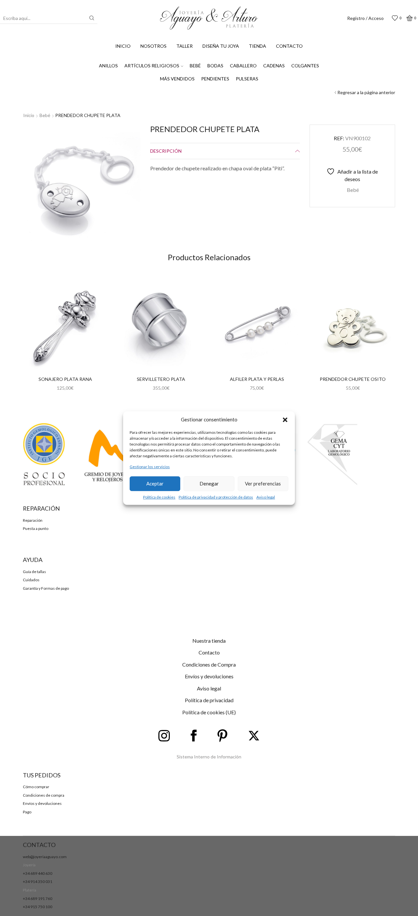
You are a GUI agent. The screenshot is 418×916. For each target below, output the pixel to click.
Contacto (289, 46)
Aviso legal (265, 497)
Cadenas (274, 65)
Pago (27, 811)
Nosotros (153, 46)
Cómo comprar (36, 786)
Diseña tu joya (220, 46)
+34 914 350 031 (37, 881)
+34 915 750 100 (37, 906)
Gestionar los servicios (150, 467)
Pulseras (247, 78)
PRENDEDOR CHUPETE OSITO (353, 379)
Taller (184, 46)
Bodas (215, 65)
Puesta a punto (35, 528)
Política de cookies (159, 497)
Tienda (257, 46)
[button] (285, 419)
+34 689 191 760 (37, 898)
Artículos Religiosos (151, 65)
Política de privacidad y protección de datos (216, 497)
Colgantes (305, 65)
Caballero (243, 65)
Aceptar (155, 483)
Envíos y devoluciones (209, 676)
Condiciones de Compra (209, 664)
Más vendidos (177, 78)
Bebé (195, 65)
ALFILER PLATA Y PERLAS (257, 379)
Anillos (108, 65)
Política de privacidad (209, 700)
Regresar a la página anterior (366, 92)
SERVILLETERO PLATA (161, 379)
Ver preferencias (263, 483)
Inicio (123, 46)
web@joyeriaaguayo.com (45, 856)
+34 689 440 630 (37, 873)
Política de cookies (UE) (209, 712)
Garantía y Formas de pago (46, 588)
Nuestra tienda (209, 640)
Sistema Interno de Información (209, 756)
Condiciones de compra (43, 795)
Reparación (32, 520)
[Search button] (91, 18)
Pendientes (215, 78)
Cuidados (31, 579)
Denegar (209, 483)
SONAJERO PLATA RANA (65, 379)
